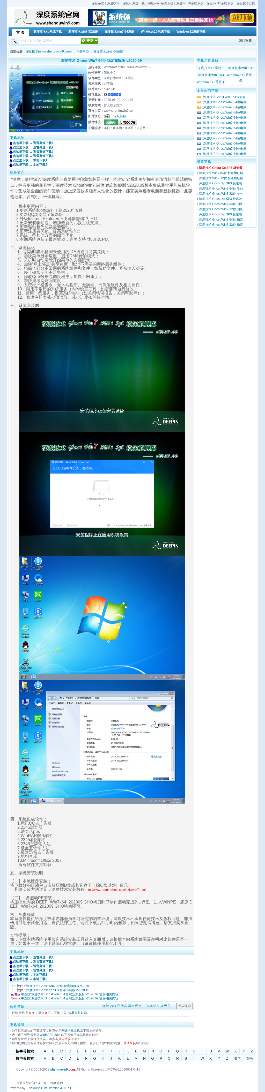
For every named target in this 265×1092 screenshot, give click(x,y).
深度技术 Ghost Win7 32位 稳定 (221, 225)
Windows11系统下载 (211, 82)
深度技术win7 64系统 (108, 51)
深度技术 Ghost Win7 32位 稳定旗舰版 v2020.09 (59, 986)
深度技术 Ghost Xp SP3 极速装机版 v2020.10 (57, 990)
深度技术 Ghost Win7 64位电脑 (224, 102)
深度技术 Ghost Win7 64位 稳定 (221, 219)
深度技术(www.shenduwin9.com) (49, 51)
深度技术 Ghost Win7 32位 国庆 (221, 209)
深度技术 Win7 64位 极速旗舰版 (221, 173)
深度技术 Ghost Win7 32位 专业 (221, 193)
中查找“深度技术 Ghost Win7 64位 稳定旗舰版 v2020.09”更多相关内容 (69, 994)
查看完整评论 (77, 1013)
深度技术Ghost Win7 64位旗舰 (224, 97)
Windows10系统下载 (241, 75)
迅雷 (80, 1031)
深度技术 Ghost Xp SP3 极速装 (220, 183)
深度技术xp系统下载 (211, 68)
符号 (250, 1058)
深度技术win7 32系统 (241, 68)
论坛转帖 (120, 116)
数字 (237, 1058)
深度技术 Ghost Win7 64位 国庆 (221, 204)
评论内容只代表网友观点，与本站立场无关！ (138, 1006)
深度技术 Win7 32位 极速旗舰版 (221, 178)
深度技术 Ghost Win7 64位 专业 (221, 188)
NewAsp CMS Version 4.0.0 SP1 (51, 1088)
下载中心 (82, 51)
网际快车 (67, 1031)
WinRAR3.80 (49, 1035)
